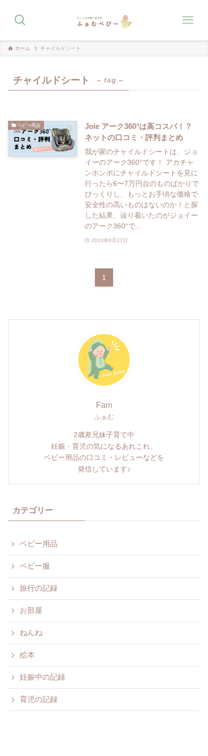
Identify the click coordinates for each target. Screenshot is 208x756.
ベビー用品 (39, 544)
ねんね (31, 633)
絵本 (27, 655)
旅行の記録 (39, 588)
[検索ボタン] (20, 20)
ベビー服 (35, 566)
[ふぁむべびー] (104, 20)
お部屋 (31, 610)
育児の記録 (39, 699)
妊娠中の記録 (42, 677)
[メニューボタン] (188, 20)
